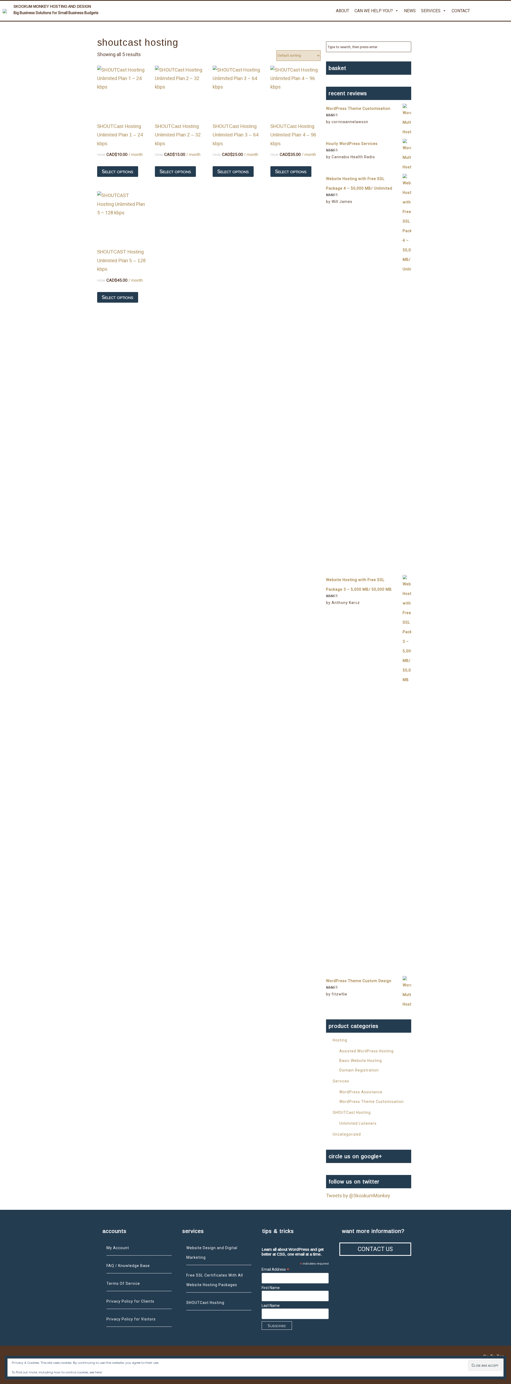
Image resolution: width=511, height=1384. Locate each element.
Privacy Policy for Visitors (131, 1319)
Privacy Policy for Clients (130, 1301)
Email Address (275, 1269)
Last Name (271, 1305)
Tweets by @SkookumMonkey (358, 1195)
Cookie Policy (113, 1372)
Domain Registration (359, 1070)
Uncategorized (347, 1134)
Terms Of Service (123, 1283)
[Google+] (491, 11)
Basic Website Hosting (360, 1060)
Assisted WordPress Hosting (366, 1051)
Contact (461, 10)
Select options (117, 171)
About (342, 10)
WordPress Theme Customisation (371, 1101)
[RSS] (504, 11)
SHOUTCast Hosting (352, 1112)
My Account (117, 1248)
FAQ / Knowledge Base (128, 1266)
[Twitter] (479, 11)
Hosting (340, 1040)
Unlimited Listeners (358, 1123)
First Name (271, 1288)
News (410, 10)
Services (430, 10)
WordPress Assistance (360, 1092)
